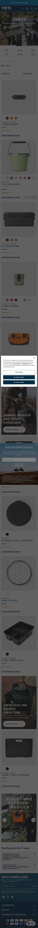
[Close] (34, 358)
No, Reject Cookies (19, 382)
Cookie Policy (25, 363)
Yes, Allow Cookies (19, 377)
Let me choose (19, 372)
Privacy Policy (16, 363)
